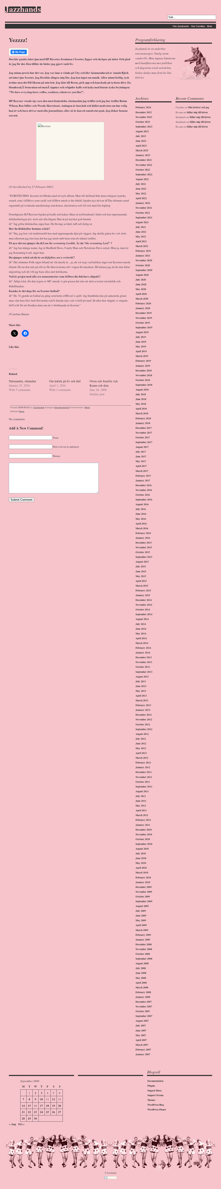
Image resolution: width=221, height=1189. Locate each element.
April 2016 (141, 523)
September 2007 (144, 1016)
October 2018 (143, 380)
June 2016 (141, 514)
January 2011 (143, 825)
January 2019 (143, 366)
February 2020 (143, 303)
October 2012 (143, 724)
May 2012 (141, 748)
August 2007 (142, 1021)
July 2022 (141, 184)
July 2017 (141, 451)
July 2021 (141, 227)
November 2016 (144, 490)
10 (41, 1099)
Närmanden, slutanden (22, 381)
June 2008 (141, 973)
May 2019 (141, 346)
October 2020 (143, 265)
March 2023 (142, 150)
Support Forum (155, 1095)
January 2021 (143, 255)
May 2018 (141, 404)
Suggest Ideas (154, 1090)
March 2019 (142, 356)
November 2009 (144, 892)
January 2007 (143, 1054)
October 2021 (143, 213)
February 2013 (143, 705)
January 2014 (143, 652)
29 (29, 1118)
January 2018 (143, 423)
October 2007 (143, 1011)
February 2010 (143, 877)
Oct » (21, 1124)
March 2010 (142, 872)
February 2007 (143, 1049)
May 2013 (141, 691)
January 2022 (143, 203)
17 (41, 1105)
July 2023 (141, 136)
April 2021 (141, 241)
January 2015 (143, 595)
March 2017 (142, 471)
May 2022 (141, 193)
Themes (151, 1100)
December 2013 (144, 657)
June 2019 (141, 342)
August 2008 (142, 963)
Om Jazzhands (181, 26)
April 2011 (141, 810)
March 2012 (142, 758)
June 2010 (141, 858)
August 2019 (142, 332)
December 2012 (144, 714)
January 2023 (143, 155)
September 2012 (144, 729)
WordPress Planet (156, 1109)
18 (47, 1105)
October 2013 (143, 667)
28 (23, 1118)
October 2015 (143, 552)
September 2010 (144, 844)
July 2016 (141, 509)
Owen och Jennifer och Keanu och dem (104, 383)
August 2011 (142, 791)
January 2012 (143, 767)
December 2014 (144, 600)
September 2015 (144, 557)
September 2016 (144, 499)
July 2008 (141, 968)
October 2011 (143, 782)
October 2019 (143, 322)
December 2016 (144, 485)
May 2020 (141, 289)
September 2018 (144, 385)
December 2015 (144, 542)
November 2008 (144, 949)
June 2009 (141, 915)
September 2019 (144, 327)
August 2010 (142, 848)
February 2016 (143, 533)
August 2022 (142, 179)
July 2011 (141, 796)
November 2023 (144, 117)
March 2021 (142, 246)
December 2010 (144, 829)
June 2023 (141, 141)
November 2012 (144, 719)
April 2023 (141, 145)
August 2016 (142, 504)
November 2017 (144, 432)
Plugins (151, 1085)
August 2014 (142, 619)
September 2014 (144, 614)
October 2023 (143, 122)
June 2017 (141, 456)
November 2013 (144, 662)
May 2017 (141, 461)
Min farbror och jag (198, 107)
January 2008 (143, 997)
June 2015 (141, 571)
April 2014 (141, 638)
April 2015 (141, 581)
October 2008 (143, 954)
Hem (209, 26)
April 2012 (141, 753)
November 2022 (144, 165)
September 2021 (144, 217)
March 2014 (142, 643)
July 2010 (141, 853)
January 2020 (143, 308)
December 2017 (144, 428)
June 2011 (141, 801)
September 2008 (144, 958)
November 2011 (144, 777)
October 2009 (143, 896)
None (87, 407)
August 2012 (142, 734)
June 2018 (141, 399)
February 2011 (143, 820)
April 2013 (141, 695)
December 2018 (144, 370)
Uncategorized (61, 407)
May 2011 (141, 805)
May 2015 (141, 576)
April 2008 (141, 982)
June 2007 (141, 1030)
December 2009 (144, 887)
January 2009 (143, 939)
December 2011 (144, 772)
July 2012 (141, 739)
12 (53, 1099)
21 (23, 1112)
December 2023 (144, 112)
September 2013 (144, 672)
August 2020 (142, 275)
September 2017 (144, 442)
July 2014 (141, 624)
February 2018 (143, 418)
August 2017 (142, 447)
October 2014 (143, 609)
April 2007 (141, 1040)
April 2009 (141, 925)
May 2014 (141, 633)
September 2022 (144, 174)
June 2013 (141, 686)
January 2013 (143, 710)
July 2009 (141, 911)
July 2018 (141, 394)
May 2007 (141, 1035)
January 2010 (143, 882)
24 (41, 1112)
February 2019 (143, 361)
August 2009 (142, 906)
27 (59, 1112)
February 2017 (143, 476)
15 (29, 1105)
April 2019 (141, 351)
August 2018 (142, 389)
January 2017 (143, 480)
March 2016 (142, 528)
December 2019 (144, 313)
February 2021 (143, 251)
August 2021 (142, 222)
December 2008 (144, 944)
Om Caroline (198, 26)
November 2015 (144, 547)
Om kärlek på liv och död (65, 381)
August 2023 (142, 131)
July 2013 (141, 681)
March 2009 (142, 930)
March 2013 (142, 700)
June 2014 (141, 629)
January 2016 (143, 538)
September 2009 (144, 901)
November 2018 (144, 375)
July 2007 (141, 1025)
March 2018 (142, 413)
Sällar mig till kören (197, 112)
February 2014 (143, 648)
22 (29, 1112)
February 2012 (143, 762)
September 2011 (144, 786)
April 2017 (141, 466)
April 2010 (141, 868)
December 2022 (144, 160)
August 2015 (142, 561)
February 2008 (143, 992)
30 (35, 1118)
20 (59, 1105)
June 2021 (141, 232)
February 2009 (143, 935)
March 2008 (142, 987)
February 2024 (143, 107)
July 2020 (141, 279)
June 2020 (141, 284)
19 (53, 1105)
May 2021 (141, 236)
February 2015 (143, 590)
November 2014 (144, 605)
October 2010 (143, 839)
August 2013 (142, 676)
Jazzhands (23, 9)
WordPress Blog (155, 1105)
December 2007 (144, 1001)
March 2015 (142, 585)
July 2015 (141, 566)
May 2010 (141, 863)
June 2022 (141, 188)
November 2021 (144, 208)
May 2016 (141, 519)
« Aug (12, 1124)
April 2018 (141, 408)
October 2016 (143, 495)
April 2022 (141, 198)
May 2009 (141, 920)
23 (35, 1112)
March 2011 (142, 815)
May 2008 (141, 978)
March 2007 (142, 1045)
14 (23, 1105)
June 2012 (141, 743)
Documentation (155, 1081)
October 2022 (143, 169)
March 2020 (142, 298)
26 (53, 1112)
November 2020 (144, 260)
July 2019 (141, 337)
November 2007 (144, 1006)
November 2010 (144, 834)
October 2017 (143, 437)
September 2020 (144, 270)
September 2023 (144, 126)
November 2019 (144, 318)
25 (47, 1112)
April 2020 (141, 294)
